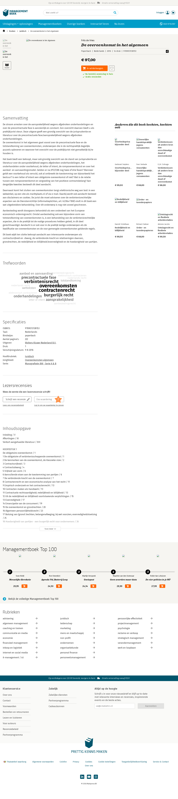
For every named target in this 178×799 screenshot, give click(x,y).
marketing (65, 628)
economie (8, 638)
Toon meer (48, 529)
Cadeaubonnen (56, 706)
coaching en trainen (13, 628)
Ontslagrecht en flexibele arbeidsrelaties (166, 230)
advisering (8, 618)
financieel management (15, 643)
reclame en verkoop (128, 633)
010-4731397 (169, 24)
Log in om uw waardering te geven (49, 405)
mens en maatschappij (72, 633)
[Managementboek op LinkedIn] (82, 777)
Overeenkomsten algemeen (39, 360)
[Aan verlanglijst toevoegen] (112, 68)
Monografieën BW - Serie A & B (40, 363)
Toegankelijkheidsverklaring (134, 762)
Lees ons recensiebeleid (13, 405)
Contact (7, 700)
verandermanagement (129, 643)
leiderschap (66, 623)
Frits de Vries (87, 40)
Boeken (12, 31)
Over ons (7, 695)
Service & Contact (161, 762)
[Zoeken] (115, 12)
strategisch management (131, 638)
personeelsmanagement (73, 657)
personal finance (68, 652)
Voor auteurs (9, 723)
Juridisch (22, 31)
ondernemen (67, 643)
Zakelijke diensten (58, 695)
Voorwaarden (9, 706)
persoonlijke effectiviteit (130, 618)
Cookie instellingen (106, 762)
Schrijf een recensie (16, 399)
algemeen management (15, 623)
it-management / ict (13, 657)
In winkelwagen (95, 68)
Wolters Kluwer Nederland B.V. (40, 342)
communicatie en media (15, 633)
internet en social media (15, 652)
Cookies (88, 762)
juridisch (64, 618)
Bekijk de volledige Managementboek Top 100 (33, 598)
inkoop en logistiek (12, 647)
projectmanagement (128, 623)
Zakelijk (53, 688)
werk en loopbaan (127, 647)
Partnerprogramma (13, 734)
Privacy (76, 762)
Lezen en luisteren (12, 717)
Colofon (63, 762)
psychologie (124, 628)
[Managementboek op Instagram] (96, 777)
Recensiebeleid (10, 729)
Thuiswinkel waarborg (16, 762)
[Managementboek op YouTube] (89, 777)
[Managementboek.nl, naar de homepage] (15, 16)
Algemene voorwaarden (43, 762)
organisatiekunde (69, 647)
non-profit (65, 638)
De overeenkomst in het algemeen (44, 31)
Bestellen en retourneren (16, 712)
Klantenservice (11, 688)
